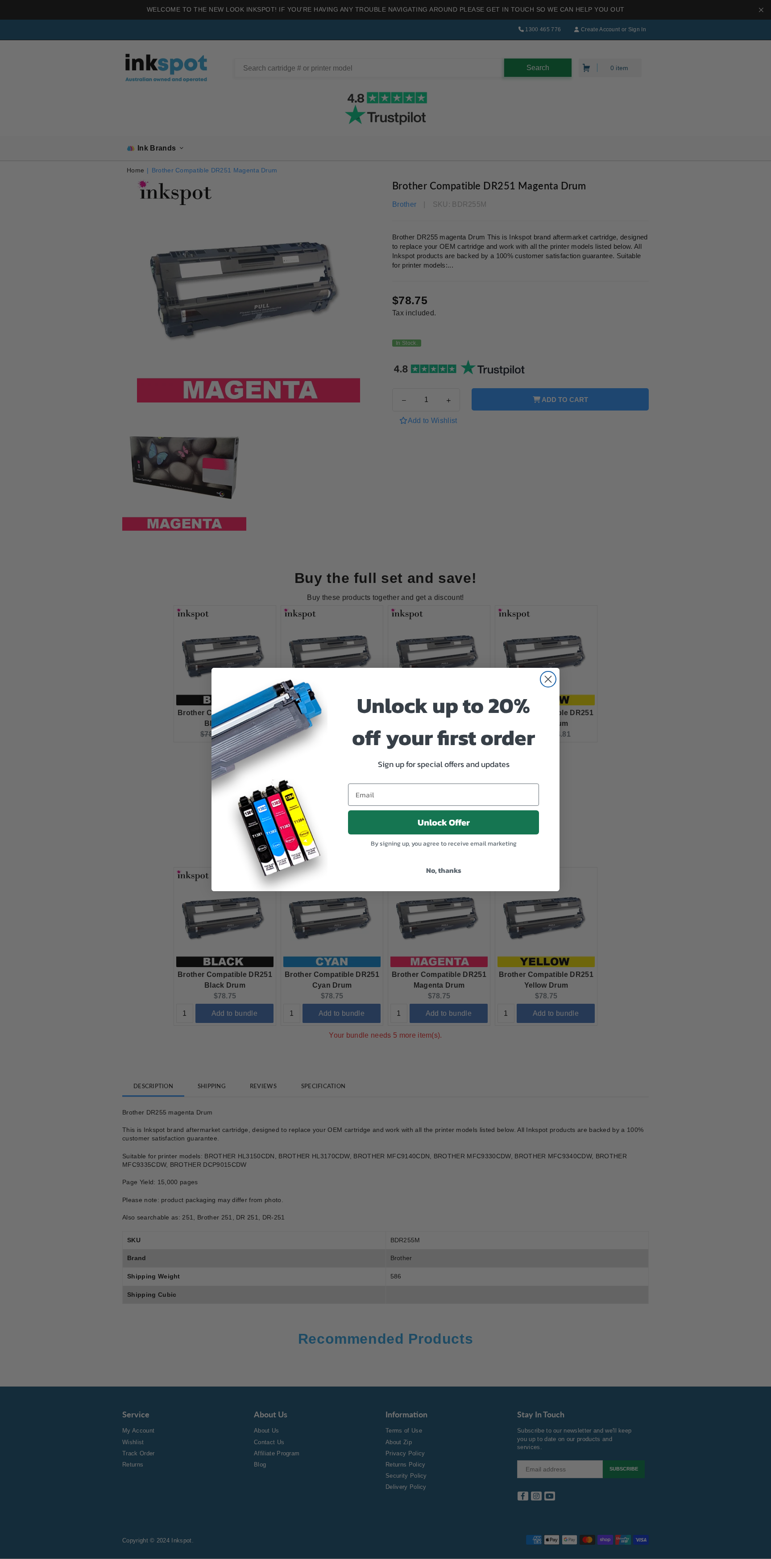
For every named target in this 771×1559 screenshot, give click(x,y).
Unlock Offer (444, 822)
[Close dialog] (548, 679)
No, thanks (443, 870)
